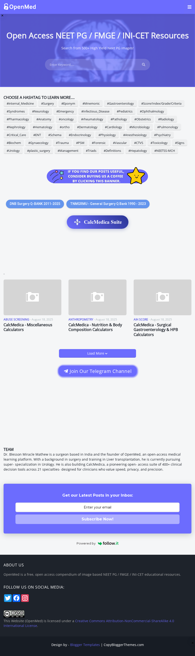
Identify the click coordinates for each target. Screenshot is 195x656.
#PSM (80, 143)
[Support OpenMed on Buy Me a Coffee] (97, 176)
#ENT (37, 135)
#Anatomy (43, 119)
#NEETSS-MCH (164, 150)
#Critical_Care (16, 135)
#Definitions (112, 150)
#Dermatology (87, 127)
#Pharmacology (18, 119)
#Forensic (99, 143)
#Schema (54, 135)
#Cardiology (113, 127)
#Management (68, 150)
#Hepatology (137, 150)
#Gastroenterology (120, 103)
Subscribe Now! (97, 519)
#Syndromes (16, 111)
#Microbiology (139, 127)
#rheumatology (92, 119)
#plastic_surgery (38, 150)
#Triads (91, 150)
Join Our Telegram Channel (99, 371)
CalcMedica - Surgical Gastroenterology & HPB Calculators (156, 329)
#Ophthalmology (152, 111)
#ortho (65, 127)
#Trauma (62, 143)
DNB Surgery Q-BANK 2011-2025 (35, 204)
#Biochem (14, 143)
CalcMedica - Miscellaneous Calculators (28, 327)
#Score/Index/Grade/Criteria (161, 103)
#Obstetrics (142, 119)
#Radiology (166, 119)
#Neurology (40, 111)
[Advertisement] (97, 252)
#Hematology (42, 127)
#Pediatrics (124, 111)
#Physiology (107, 135)
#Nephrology (16, 127)
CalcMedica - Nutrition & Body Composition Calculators (95, 327)
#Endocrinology (80, 135)
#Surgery (47, 103)
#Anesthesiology (135, 135)
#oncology (66, 119)
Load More (96, 353)
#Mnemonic (91, 103)
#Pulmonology (167, 127)
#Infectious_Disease (95, 111)
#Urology (13, 150)
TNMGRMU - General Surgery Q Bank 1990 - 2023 (108, 204)
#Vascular (120, 143)
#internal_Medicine (20, 103)
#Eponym (68, 103)
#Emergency (65, 111)
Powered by (86, 543)
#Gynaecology (38, 143)
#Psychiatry (162, 135)
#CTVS (138, 143)
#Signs (179, 143)
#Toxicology (159, 143)
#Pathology (119, 119)
